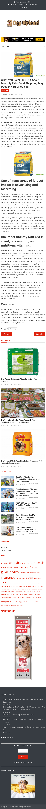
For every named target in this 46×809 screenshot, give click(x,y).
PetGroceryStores (37, 583)
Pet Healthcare (30, 586)
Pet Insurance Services (33, 591)
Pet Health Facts (39, 586)
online (4, 582)
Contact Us (13, 4)
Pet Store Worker (30, 597)
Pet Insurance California (23, 589)
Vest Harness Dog (5, 605)
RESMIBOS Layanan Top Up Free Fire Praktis (27, 504)
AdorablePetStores (27, 563)
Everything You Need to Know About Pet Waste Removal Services (25, 517)
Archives (4, 547)
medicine (37, 578)
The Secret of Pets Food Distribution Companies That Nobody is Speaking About (21, 462)
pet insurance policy (20, 591)
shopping (13, 329)
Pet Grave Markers (26, 583)
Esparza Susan (18, 94)
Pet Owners (25, 594)
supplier (22, 602)
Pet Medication (5, 594)
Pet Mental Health (15, 594)
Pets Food (5, 90)
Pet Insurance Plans (7, 592)
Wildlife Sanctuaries (16, 605)
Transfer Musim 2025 (32, 602)
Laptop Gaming (20, 578)
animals (39, 563)
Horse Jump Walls (24, 572)
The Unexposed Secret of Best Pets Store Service (8, 334)
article (3, 567)
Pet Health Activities (6, 586)
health (14, 572)
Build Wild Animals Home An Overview (40, 334)
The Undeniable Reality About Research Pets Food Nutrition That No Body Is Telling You (20, 421)
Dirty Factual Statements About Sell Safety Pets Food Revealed (21, 380)
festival (33, 567)
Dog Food (9, 567)
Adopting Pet (4, 563)
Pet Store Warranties (18, 597)
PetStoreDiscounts (6, 597)
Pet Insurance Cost (36, 589)
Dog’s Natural (16, 567)
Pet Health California (19, 586)
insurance (8, 577)
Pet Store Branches (34, 594)
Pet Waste (38, 597)
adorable (15, 563)
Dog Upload (27, 762)
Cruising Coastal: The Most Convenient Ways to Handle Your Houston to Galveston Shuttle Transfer (27, 492)
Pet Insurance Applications (8, 589)
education (25, 567)
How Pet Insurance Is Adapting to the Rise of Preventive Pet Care (26, 529)
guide (5, 572)
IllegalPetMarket (34, 572)
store (14, 601)
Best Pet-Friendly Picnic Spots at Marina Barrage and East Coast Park (27, 479)
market (29, 577)
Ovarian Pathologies (14, 583)
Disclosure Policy (24, 4)
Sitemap (34, 4)
